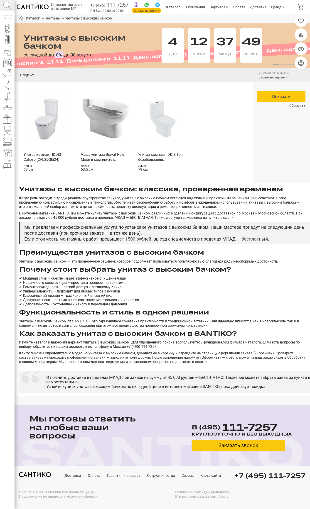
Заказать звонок (146, 10)
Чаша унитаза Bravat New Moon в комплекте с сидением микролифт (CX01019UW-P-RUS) (102, 157)
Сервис (188, 475)
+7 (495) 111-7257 (270, 475)
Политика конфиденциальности (202, 492)
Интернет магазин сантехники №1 (66, 7)
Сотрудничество (161, 475)
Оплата (239, 7)
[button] (276, 64)
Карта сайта (210, 475)
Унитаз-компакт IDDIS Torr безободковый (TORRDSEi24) (160, 157)
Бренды (277, 7)
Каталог (173, 7)
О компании (195, 7)
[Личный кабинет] (301, 62)
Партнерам (218, 7)
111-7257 (109, 5)
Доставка (258, 7)
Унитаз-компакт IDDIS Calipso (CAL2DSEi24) (42, 157)
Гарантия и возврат (123, 475)
